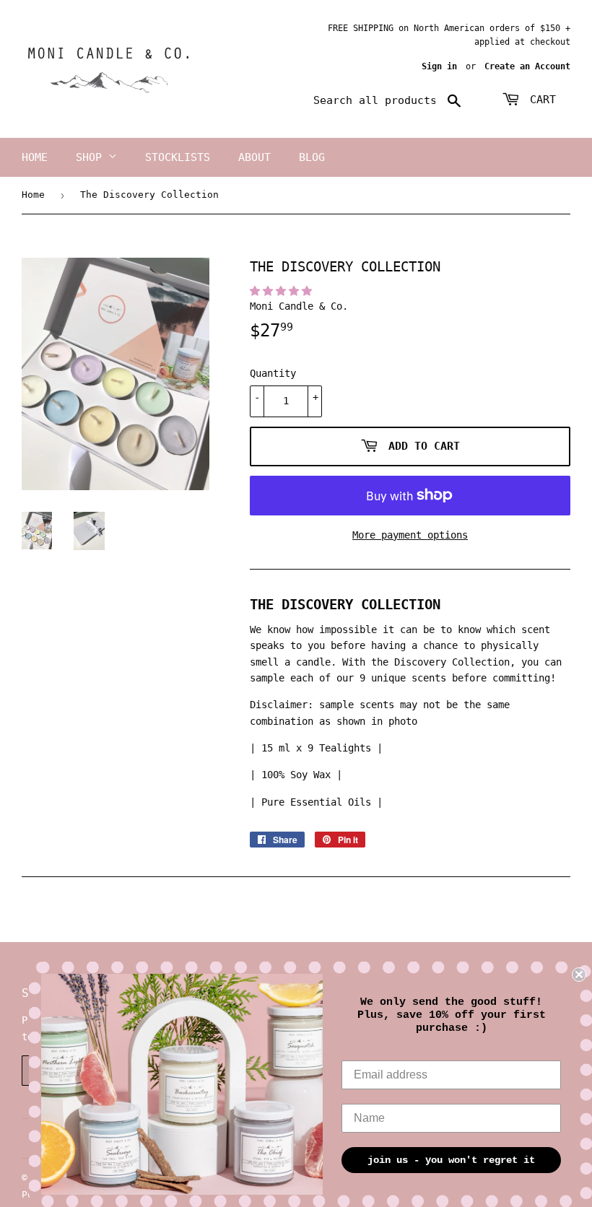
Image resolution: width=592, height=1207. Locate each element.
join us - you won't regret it (451, 1160)
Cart (539, 99)
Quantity (273, 373)
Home (35, 157)
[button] (284, 291)
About (254, 157)
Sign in (439, 66)
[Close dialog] (579, 974)
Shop (92, 157)
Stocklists (177, 157)
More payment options (410, 535)
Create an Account (527, 66)
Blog (312, 157)
